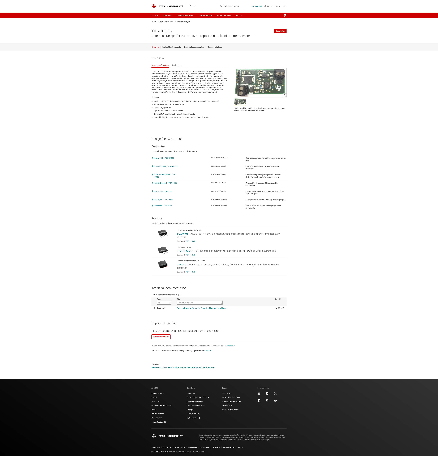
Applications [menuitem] (167, 15)
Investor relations (157, 414)
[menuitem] (285, 15)
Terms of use (204, 447)
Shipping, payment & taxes (231, 401)
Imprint (240, 447)
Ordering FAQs (227, 405)
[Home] (167, 6)
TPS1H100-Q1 (184, 250)
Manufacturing (156, 418)
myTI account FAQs (194, 418)
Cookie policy (167, 447)
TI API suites (226, 393)
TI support (207, 351)
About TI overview (157, 393)
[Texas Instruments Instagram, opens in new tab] (259, 394)
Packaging (190, 410)
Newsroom (155, 401)
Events (153, 410)
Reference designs (183, 22)
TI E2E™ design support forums (198, 397)
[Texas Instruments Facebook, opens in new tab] (267, 394)
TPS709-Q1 (183, 264)
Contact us (191, 393)
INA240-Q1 (182, 233)
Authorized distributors (230, 410)
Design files (280, 31)
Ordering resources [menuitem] (224, 15)
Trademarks (216, 447)
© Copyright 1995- (159, 451)
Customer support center (196, 405)
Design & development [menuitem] (185, 15)
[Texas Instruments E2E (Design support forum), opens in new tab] (267, 401)
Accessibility (155, 447)
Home (153, 22)
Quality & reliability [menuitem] (205, 15)
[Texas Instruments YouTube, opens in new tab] (275, 401)
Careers (154, 397)
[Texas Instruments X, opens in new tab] (275, 394)
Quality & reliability (193, 414)
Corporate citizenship (159, 422)
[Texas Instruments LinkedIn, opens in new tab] (259, 401)
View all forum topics (161, 337)
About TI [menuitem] (239, 15)
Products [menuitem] (154, 15)
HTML (193, 241)
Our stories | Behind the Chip (161, 405)
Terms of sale (192, 447)
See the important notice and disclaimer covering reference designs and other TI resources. (183, 367)
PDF (187, 241)
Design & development (166, 22)
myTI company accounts (231, 397)
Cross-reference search (195, 401)
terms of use (231, 346)
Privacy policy (180, 447)
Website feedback (229, 447)
